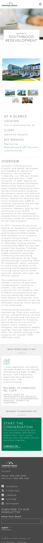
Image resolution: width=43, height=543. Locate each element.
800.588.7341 (22, 478)
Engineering (11, 144)
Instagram (12, 504)
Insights (6, 471)
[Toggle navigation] (40, 4)
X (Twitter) (13, 491)
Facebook (12, 486)
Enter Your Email (11, 516)
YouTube (11, 499)
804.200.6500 (18, 476)
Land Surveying (13, 151)
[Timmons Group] (9, 4)
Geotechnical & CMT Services (21, 147)
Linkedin (11, 495)
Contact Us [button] (11, 446)
